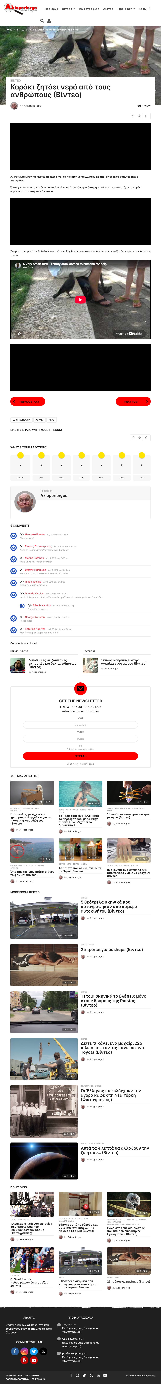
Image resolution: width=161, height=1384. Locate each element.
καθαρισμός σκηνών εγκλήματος (123, 1224)
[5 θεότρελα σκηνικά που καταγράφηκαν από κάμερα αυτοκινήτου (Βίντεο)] (44, 918)
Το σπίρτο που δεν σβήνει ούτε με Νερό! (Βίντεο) (80, 869)
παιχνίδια (39, 866)
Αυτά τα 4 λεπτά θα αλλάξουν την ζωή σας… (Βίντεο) (115, 1150)
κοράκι (39, 420)
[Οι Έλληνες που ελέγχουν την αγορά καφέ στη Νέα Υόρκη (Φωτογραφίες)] (44, 1111)
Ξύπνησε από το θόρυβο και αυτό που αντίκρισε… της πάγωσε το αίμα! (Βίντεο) (78, 1228)
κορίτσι (83, 810)
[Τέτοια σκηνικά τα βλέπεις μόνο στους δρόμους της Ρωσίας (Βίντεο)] (44, 1012)
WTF (142, 478)
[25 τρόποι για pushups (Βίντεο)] (44, 965)
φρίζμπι (14, 868)
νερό (51, 420)
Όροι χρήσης (32, 1375)
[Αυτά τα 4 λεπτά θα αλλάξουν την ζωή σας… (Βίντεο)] (44, 1161)
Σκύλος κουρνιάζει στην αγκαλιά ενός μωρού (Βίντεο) (124, 661)
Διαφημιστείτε (14, 1375)
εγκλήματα (141, 1220)
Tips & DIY (124, 8)
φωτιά (84, 864)
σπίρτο (76, 864)
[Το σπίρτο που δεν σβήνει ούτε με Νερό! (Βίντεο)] (80, 849)
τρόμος (79, 1219)
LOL (81, 478)
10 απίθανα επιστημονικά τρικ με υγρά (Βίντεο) (128, 816)
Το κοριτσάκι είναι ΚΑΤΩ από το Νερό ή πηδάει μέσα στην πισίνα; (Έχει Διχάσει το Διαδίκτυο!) (79, 820)
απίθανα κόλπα (122, 808)
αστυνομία (128, 1220)
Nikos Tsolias (33, 581)
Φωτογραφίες (89, 8)
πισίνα (61, 812)
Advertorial (16, 1276)
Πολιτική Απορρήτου (17, 1379)
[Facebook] (15, 1351)
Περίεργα (51, 8)
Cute (61, 478)
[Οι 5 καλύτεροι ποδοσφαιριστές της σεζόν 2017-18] (32, 1260)
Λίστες (108, 8)
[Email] (34, 1360)
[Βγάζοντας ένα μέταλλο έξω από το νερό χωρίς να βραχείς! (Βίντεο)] (129, 850)
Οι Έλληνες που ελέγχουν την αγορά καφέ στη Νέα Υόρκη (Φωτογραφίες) (111, 1095)
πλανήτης (99, 1143)
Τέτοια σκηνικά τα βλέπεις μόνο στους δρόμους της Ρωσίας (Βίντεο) (113, 1001)
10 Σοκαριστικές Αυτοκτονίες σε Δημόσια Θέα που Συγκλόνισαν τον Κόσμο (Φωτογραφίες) (31, 1228)
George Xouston (35, 617)
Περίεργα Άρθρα (66, 1219)
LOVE (101, 478)
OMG (122, 478)
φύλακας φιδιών (66, 1221)
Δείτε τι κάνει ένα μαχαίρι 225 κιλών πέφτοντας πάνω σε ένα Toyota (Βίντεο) (112, 1048)
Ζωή (91, 1143)
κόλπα (135, 808)
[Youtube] (24, 1360)
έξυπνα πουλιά (21, 420)
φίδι (86, 1219)
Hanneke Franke (34, 534)
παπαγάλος (15, 811)
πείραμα (134, 866)
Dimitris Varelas (34, 593)
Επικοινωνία (38, 1379)
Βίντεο (67, 8)
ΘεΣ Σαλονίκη (71, 1338)
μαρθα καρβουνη (72, 1353)
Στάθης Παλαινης (35, 569)
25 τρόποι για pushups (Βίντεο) (112, 949)
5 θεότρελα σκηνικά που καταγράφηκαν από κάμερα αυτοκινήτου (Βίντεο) (109, 907)
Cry (41, 478)
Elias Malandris (42, 605)
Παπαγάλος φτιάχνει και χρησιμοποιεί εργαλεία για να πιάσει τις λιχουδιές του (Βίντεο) (30, 819)
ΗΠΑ (109, 1222)
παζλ (36, 808)
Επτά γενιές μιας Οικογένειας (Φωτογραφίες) (80, 1329)
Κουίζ (143, 8)
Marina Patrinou (34, 557)
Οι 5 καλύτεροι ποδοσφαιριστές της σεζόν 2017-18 (29, 1282)
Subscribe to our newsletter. (80, 749)
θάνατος (116, 1222)
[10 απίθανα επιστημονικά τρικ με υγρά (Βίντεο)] (129, 793)
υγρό (109, 811)
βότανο (118, 866)
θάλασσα (22, 866)
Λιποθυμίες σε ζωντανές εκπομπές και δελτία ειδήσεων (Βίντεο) (52, 663)
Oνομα (80, 731)
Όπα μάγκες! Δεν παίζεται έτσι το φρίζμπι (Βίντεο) (32, 873)
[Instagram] (24, 1351)
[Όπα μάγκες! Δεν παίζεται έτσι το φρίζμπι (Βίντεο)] (32, 850)
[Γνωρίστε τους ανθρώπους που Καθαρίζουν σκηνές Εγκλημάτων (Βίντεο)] (129, 1204)
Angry (20, 478)
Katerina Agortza (35, 628)
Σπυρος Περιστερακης (38, 546)
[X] (43, 1351)
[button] (150, 9)
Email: (80, 718)
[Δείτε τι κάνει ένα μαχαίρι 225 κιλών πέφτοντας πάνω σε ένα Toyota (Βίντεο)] (44, 1059)
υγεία (91, 945)
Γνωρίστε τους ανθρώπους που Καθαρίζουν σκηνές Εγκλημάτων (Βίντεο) (126, 1231)
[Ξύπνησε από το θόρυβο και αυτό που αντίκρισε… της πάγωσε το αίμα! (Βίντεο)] (80, 1204)
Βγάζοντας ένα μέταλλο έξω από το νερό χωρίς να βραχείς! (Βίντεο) (128, 873)
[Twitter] (34, 1351)
